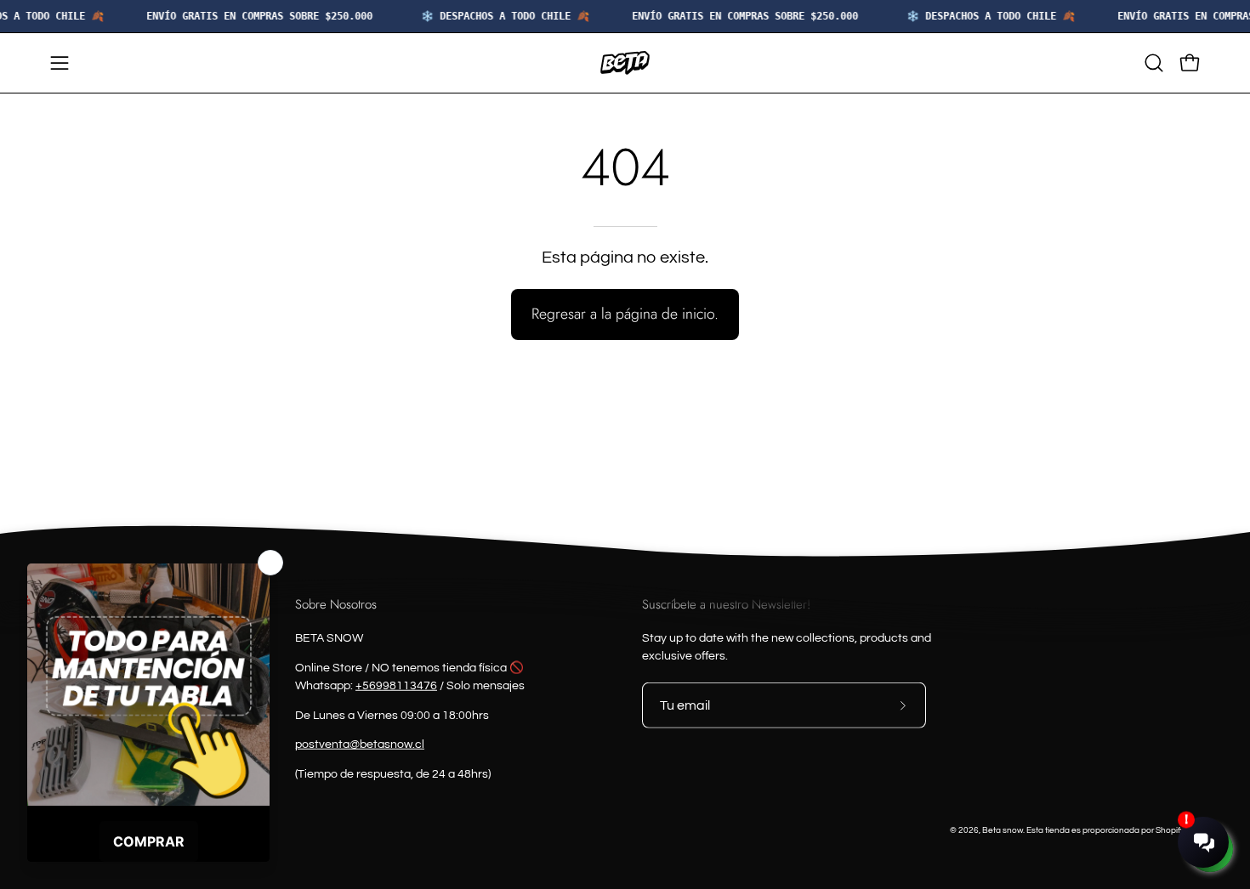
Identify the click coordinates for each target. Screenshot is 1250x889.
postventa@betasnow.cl (359, 744)
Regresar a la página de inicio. (625, 314)
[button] (1154, 63)
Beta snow (1002, 829)
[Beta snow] (625, 63)
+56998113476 (396, 685)
